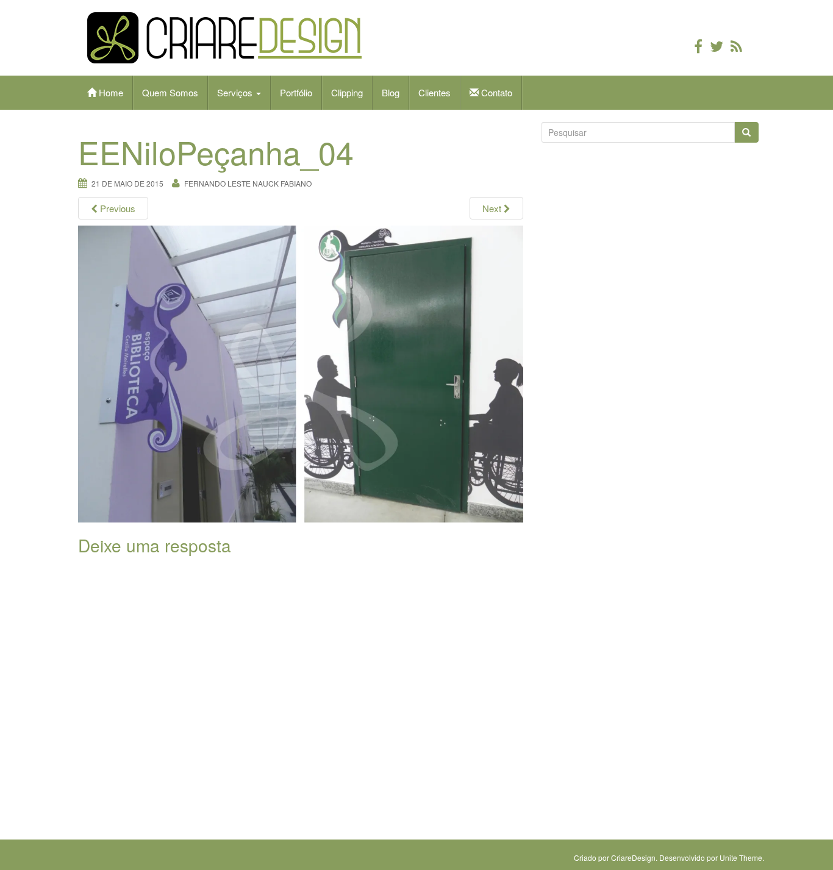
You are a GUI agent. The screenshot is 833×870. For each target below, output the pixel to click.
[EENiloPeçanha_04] (300, 373)
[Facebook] (698, 45)
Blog (390, 92)
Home (109, 92)
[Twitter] (716, 45)
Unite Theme (741, 857)
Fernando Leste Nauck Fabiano (248, 183)
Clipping (347, 92)
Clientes (434, 92)
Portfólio (296, 92)
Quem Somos (170, 92)
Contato (495, 92)
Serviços (236, 92)
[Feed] (736, 45)
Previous (116, 208)
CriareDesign (633, 857)
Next (493, 208)
